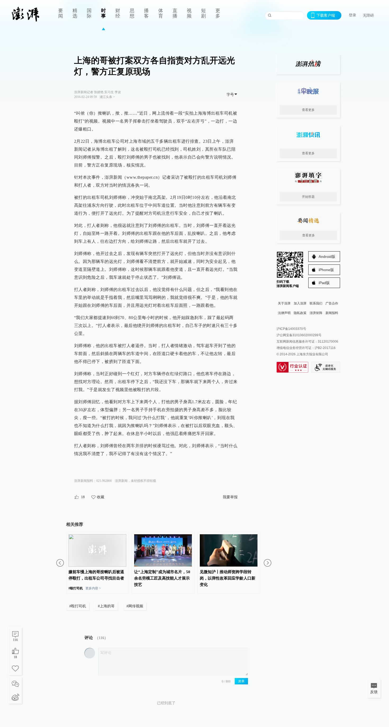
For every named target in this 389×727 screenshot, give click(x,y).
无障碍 (368, 15)
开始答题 (308, 197)
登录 (352, 15)
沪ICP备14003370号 (291, 329)
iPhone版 (326, 270)
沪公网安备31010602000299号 (299, 335)
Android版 (327, 256)
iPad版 (324, 283)
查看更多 (308, 110)
